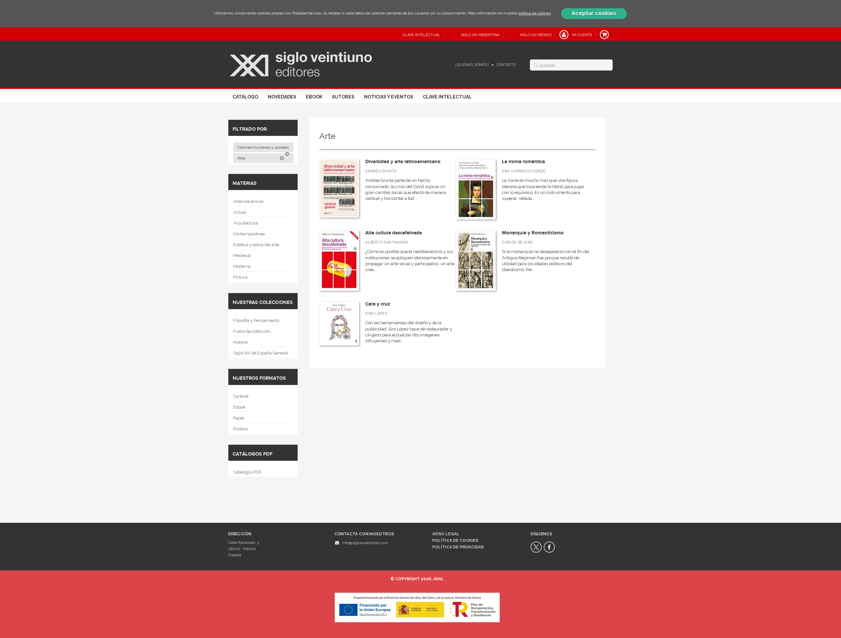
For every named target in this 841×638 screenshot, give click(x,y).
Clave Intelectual (447, 96)
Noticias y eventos (388, 96)
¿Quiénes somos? (472, 65)
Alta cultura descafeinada (393, 233)
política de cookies (534, 13)
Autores (343, 96)
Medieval (242, 255)
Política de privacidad (458, 547)
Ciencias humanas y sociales (264, 147)
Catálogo (245, 96)
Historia (240, 342)
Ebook (314, 96)
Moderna (242, 266)
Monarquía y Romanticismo (533, 233)
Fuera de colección (251, 331)
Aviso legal (445, 534)
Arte (242, 158)
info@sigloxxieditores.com (365, 543)
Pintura (240, 277)
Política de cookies (455, 540)
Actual (239, 212)
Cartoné (240, 396)
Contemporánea (249, 233)
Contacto (506, 65)
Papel (238, 417)
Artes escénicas (248, 201)
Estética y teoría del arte (256, 244)
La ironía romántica (523, 162)
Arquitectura (245, 223)
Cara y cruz (377, 304)
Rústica (240, 428)
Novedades (282, 96)
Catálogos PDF (247, 472)
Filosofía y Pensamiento (256, 320)
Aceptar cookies (594, 13)
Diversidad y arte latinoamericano (403, 162)
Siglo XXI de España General (260, 353)
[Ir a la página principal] (301, 63)
